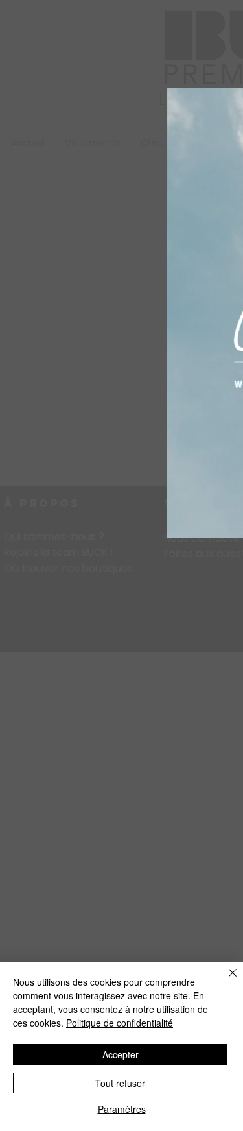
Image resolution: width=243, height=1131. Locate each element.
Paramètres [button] (122, 1108)
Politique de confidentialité (119, 1022)
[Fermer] (224, 980)
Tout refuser (120, 1083)
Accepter (120, 1054)
